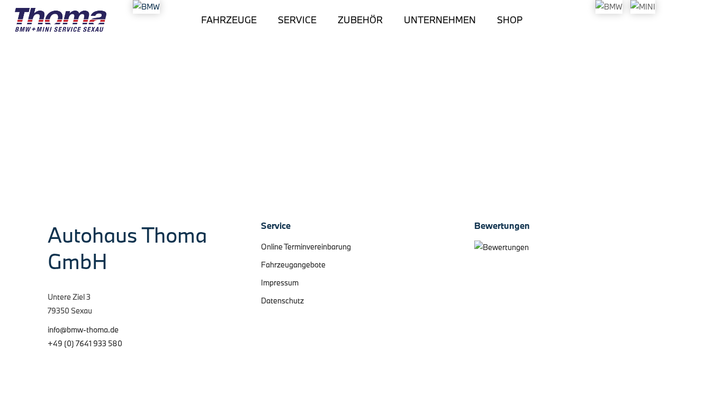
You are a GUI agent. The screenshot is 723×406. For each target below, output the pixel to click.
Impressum (280, 283)
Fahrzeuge (229, 20)
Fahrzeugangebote (293, 265)
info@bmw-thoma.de (83, 330)
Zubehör (360, 20)
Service (297, 20)
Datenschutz (282, 301)
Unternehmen (440, 20)
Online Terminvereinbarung (306, 247)
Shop (509, 20)
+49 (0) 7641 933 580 (85, 343)
